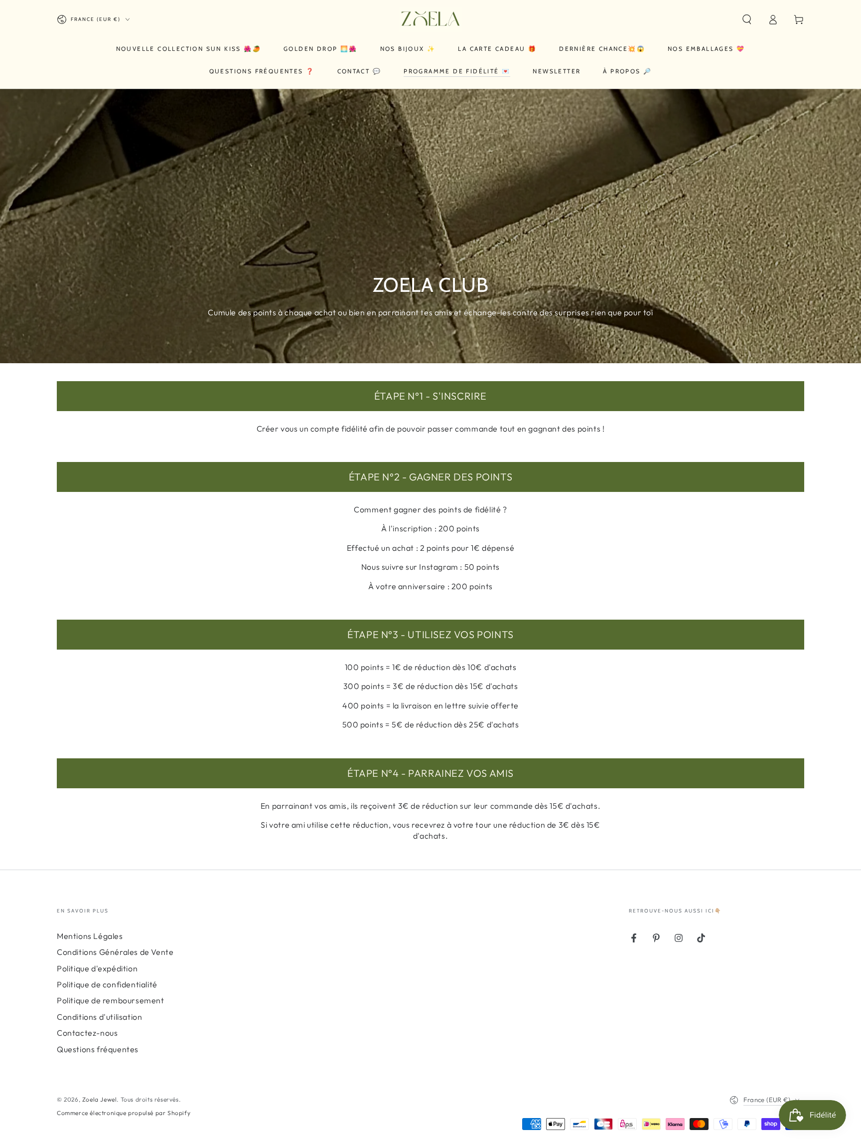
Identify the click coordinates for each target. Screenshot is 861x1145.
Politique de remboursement (110, 1000)
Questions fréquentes (98, 1049)
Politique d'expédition (97, 968)
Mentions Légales (90, 936)
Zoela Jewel (99, 1099)
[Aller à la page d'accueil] (430, 19)
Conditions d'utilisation (99, 1017)
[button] (747, 19)
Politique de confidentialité (107, 984)
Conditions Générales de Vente (115, 952)
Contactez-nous (87, 1033)
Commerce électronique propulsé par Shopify (123, 1113)
